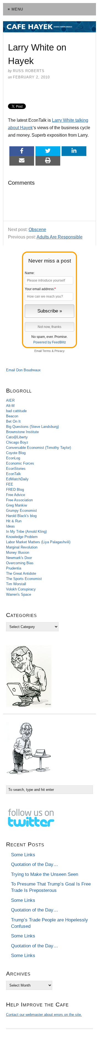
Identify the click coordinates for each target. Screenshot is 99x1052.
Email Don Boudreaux (23, 370)
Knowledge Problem (22, 537)
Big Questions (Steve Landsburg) (32, 427)
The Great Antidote (21, 573)
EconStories (16, 469)
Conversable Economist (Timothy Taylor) (38, 448)
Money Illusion (17, 552)
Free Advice (15, 495)
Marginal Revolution (21, 547)
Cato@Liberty (17, 437)
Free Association (19, 500)
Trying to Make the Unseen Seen (44, 874)
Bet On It (13, 421)
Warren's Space (18, 594)
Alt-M (10, 406)
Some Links (23, 854)
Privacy (59, 351)
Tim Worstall (16, 584)
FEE (9, 484)
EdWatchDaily (17, 479)
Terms (46, 351)
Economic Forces (20, 463)
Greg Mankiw (16, 505)
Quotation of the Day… (34, 864)
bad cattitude (16, 411)
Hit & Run (13, 521)
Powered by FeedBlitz (49, 342)
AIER (10, 400)
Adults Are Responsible (59, 237)
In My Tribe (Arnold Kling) (26, 531)
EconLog (13, 458)
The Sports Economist (24, 579)
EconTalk (13, 474)
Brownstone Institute (22, 432)
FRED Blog (15, 489)
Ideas (10, 526)
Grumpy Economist (21, 510)
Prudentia (13, 568)
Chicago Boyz (17, 442)
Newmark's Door (19, 558)
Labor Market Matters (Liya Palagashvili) (38, 542)
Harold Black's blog (21, 516)
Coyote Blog (16, 453)
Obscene (37, 229)
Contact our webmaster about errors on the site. (44, 1015)
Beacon (12, 416)
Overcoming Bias (20, 563)
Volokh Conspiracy (21, 589)
